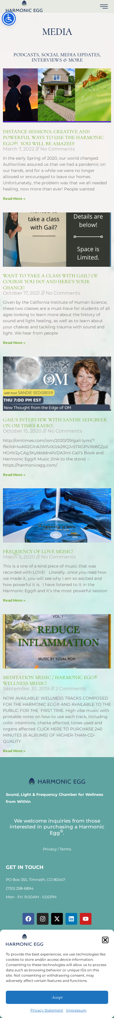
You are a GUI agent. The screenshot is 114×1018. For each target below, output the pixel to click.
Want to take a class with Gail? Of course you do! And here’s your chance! (50, 281)
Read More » (14, 198)
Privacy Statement (46, 1010)
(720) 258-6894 (20, 888)
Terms (65, 849)
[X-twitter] (57, 919)
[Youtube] (85, 919)
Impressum (76, 1010)
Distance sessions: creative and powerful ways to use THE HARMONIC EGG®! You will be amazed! (53, 137)
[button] (105, 940)
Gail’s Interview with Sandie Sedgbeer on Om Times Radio (55, 422)
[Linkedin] (71, 919)
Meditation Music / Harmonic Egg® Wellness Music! (50, 680)
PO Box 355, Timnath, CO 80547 (35, 879)
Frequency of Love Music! (38, 551)
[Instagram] (43, 919)
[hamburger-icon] (103, 7)
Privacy (50, 849)
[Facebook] (28, 919)
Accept (57, 997)
